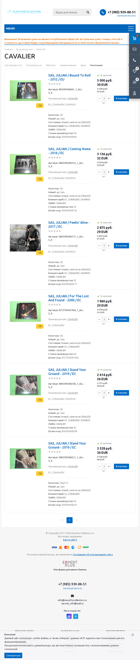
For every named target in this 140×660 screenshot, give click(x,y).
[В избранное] (41, 79)
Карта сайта (70, 539)
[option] (70, 41)
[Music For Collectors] (24, 12)
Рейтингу (51, 65)
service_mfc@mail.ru (72, 603)
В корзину (121, 98)
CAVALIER (72, 98)
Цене (83, 65)
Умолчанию (96, 65)
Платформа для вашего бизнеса (70, 570)
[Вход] (134, 93)
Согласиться (13, 655)
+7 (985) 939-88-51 (122, 12)
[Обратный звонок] (134, 60)
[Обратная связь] (134, 49)
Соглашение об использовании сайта (93, 554)
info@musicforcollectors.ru (72, 600)
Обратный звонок (126, 16)
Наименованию (68, 65)
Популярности (34, 65)
